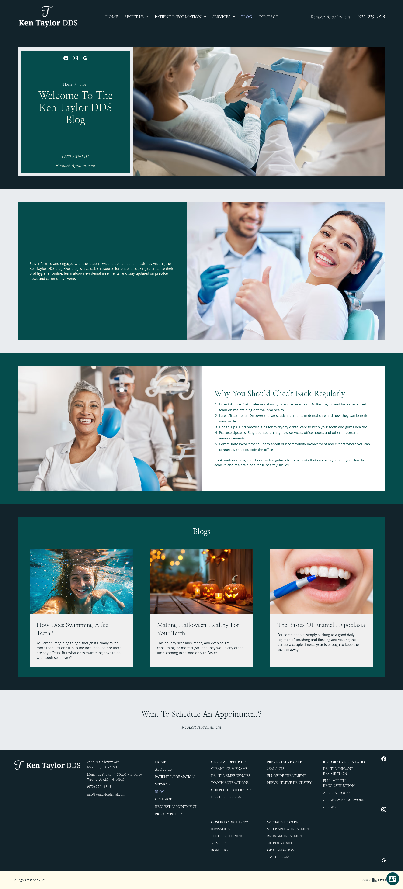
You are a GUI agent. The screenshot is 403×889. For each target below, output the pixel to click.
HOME (160, 762)
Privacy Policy (168, 814)
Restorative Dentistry (344, 762)
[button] (136, 17)
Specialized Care (282, 822)
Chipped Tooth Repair (231, 790)
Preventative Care (284, 762)
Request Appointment (330, 17)
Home (67, 84)
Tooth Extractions (230, 783)
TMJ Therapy (278, 857)
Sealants (275, 769)
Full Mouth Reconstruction (339, 783)
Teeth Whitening (227, 836)
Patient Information (175, 777)
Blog (83, 84)
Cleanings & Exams (229, 769)
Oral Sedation (281, 850)
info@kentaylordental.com (106, 794)
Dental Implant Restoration (338, 771)
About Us (163, 769)
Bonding (219, 850)
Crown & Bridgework (344, 800)
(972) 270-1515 (371, 17)
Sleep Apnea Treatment (289, 829)
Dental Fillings (226, 797)
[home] (48, 17)
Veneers (218, 843)
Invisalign (220, 829)
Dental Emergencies (230, 776)
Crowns (330, 807)
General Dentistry (229, 762)
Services (162, 784)
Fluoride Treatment (286, 776)
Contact (163, 799)
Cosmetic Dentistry (229, 822)
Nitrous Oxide (280, 843)
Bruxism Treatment (285, 836)
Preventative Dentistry (289, 783)
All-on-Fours (336, 793)
